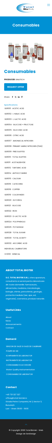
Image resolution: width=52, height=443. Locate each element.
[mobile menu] (48, 5)
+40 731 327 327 (13, 394)
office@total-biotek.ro (16, 398)
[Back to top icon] (26, 424)
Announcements (13, 324)
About (8, 317)
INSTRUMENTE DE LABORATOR (19, 360)
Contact (10, 327)
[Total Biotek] (26, 7)
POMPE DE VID (12, 351)
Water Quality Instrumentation (20, 369)
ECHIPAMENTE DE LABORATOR (19, 355)
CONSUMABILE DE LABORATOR (19, 374)
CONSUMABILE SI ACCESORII (18, 365)
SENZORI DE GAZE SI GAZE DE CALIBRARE (23, 346)
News (8, 320)
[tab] (26, 105)
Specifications (11, 105)
